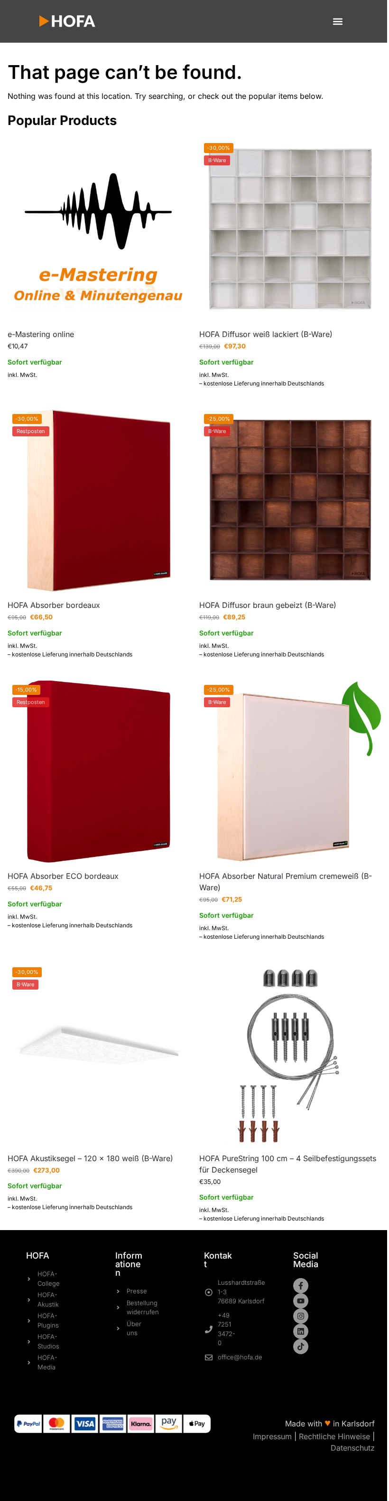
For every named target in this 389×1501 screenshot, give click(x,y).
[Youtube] (300, 1301)
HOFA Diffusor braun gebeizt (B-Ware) (267, 605)
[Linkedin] (300, 1331)
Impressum (272, 1436)
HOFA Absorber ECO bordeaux (63, 876)
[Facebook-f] (300, 1285)
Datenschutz (353, 1448)
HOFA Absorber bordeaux (54, 605)
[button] (337, 21)
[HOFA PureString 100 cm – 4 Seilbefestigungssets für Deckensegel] (290, 1053)
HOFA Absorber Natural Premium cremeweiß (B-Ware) (285, 881)
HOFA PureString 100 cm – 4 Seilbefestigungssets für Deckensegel (287, 1164)
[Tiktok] (300, 1346)
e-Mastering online (41, 334)
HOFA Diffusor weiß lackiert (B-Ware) (266, 334)
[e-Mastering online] (99, 229)
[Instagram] (300, 1316)
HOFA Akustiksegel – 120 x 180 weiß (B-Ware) (90, 1158)
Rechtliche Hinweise (334, 1436)
